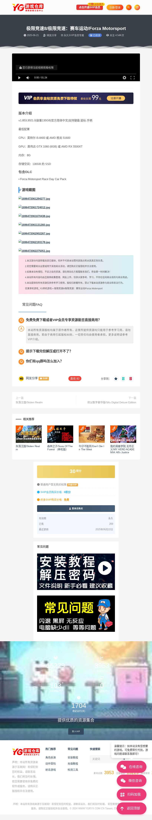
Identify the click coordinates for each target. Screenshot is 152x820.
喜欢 (75, 378)
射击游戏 (50, 769)
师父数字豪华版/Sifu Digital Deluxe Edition (111, 402)
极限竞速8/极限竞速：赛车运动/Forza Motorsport (78, 288)
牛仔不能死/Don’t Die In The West (91, 448)
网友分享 (32, 378)
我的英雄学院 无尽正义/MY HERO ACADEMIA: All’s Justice (122, 449)
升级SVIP (72, 485)
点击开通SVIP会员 (91, 7)
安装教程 (73, 757)
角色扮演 (50, 757)
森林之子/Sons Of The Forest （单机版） (60, 448)
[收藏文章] (116, 378)
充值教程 (73, 763)
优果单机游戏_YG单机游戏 (38, 288)
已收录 (96, 35)
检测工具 (73, 769)
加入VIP (76, 731)
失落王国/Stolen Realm (29, 402)
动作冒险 (50, 763)
